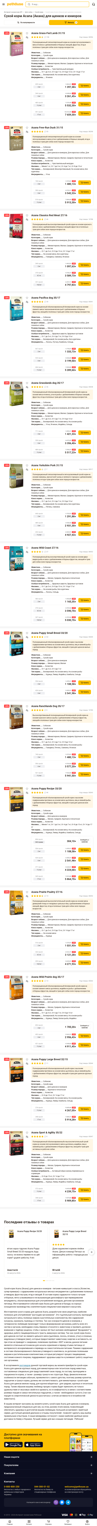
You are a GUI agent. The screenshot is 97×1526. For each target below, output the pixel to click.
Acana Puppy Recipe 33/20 (46, 788)
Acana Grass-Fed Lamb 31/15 (48, 33)
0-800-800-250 (11, 1486)
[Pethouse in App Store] (33, 1444)
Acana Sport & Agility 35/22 (46, 1132)
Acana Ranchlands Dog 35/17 (47, 706)
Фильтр (72, 22)
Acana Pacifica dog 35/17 (45, 297)
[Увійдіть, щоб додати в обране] (27, 33)
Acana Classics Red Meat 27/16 (49, 215)
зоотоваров (24, 1365)
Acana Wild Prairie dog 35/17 (47, 976)
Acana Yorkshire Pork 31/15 (47, 465)
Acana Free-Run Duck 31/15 (47, 127)
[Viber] (55, 1502)
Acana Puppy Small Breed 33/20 (49, 632)
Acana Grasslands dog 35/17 (47, 382)
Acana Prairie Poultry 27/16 (46, 891)
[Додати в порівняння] (27, 37)
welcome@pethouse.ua (77, 1486)
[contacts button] (93, 4)
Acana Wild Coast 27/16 (44, 547)
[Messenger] (62, 1502)
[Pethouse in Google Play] (13, 1444)
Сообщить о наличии (84, 841)
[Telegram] (68, 1502)
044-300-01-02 (42, 1486)
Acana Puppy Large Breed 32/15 (49, 1059)
